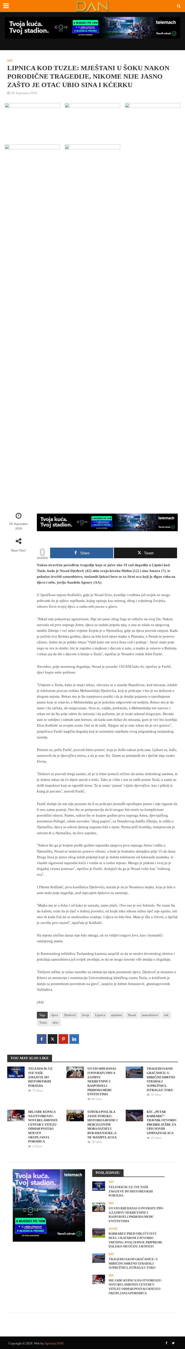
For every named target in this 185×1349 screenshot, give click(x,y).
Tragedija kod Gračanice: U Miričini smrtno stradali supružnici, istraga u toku (161, 1079)
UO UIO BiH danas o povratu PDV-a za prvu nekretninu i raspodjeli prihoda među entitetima (101, 1081)
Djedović (70, 1015)
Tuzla (43, 1022)
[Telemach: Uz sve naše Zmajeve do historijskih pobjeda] (16, 1072)
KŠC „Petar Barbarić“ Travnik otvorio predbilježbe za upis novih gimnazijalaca (161, 1122)
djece (54, 1015)
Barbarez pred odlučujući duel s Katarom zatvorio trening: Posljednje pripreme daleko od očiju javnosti (135, 1240)
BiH (10, 60)
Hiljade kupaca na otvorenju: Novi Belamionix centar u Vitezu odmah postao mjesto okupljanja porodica (43, 1126)
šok (166, 1015)
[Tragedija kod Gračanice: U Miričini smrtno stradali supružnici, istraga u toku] (134, 1072)
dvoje (85, 1015)
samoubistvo (150, 1015)
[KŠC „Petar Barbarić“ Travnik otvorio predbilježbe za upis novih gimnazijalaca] (134, 1115)
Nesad (132, 1015)
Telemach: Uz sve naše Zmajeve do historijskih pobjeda (40, 1077)
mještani (116, 1015)
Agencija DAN (53, 1343)
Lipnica (100, 1015)
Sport (113, 1229)
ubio (56, 1022)
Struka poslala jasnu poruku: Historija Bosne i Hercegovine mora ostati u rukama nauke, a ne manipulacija (102, 1124)
